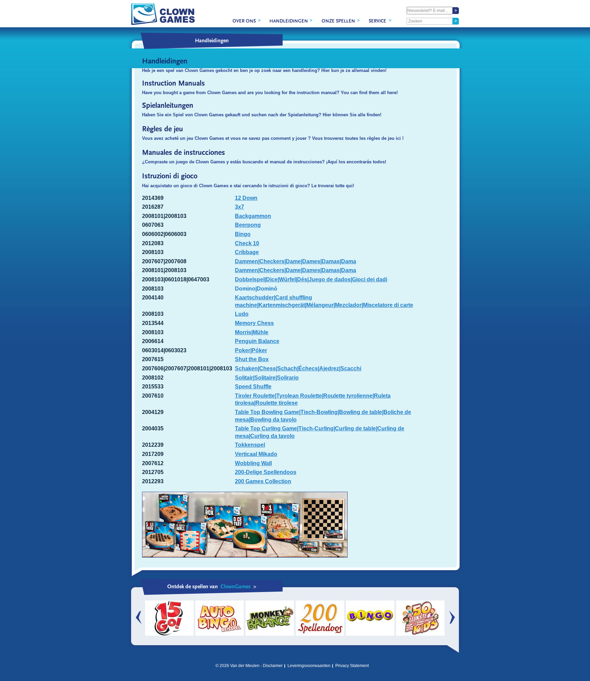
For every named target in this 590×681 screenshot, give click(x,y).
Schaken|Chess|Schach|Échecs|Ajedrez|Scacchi (298, 368)
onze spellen (338, 21)
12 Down (246, 198)
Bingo (243, 234)
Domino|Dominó (256, 289)
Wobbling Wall (253, 463)
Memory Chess (254, 323)
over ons (244, 21)
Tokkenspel (250, 445)
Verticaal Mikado (256, 454)
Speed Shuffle (253, 386)
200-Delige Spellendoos (265, 472)
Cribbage (247, 252)
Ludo (242, 314)
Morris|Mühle (251, 332)
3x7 (239, 207)
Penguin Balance (257, 341)
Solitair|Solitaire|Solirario (267, 378)
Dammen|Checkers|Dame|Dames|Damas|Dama (295, 261)
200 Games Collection (263, 481)
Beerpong (248, 225)
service (377, 21)
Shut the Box (252, 359)
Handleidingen (288, 21)
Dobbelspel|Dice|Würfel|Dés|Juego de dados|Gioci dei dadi (311, 279)
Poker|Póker (251, 350)
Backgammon (253, 216)
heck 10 (249, 243)
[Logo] (163, 14)
